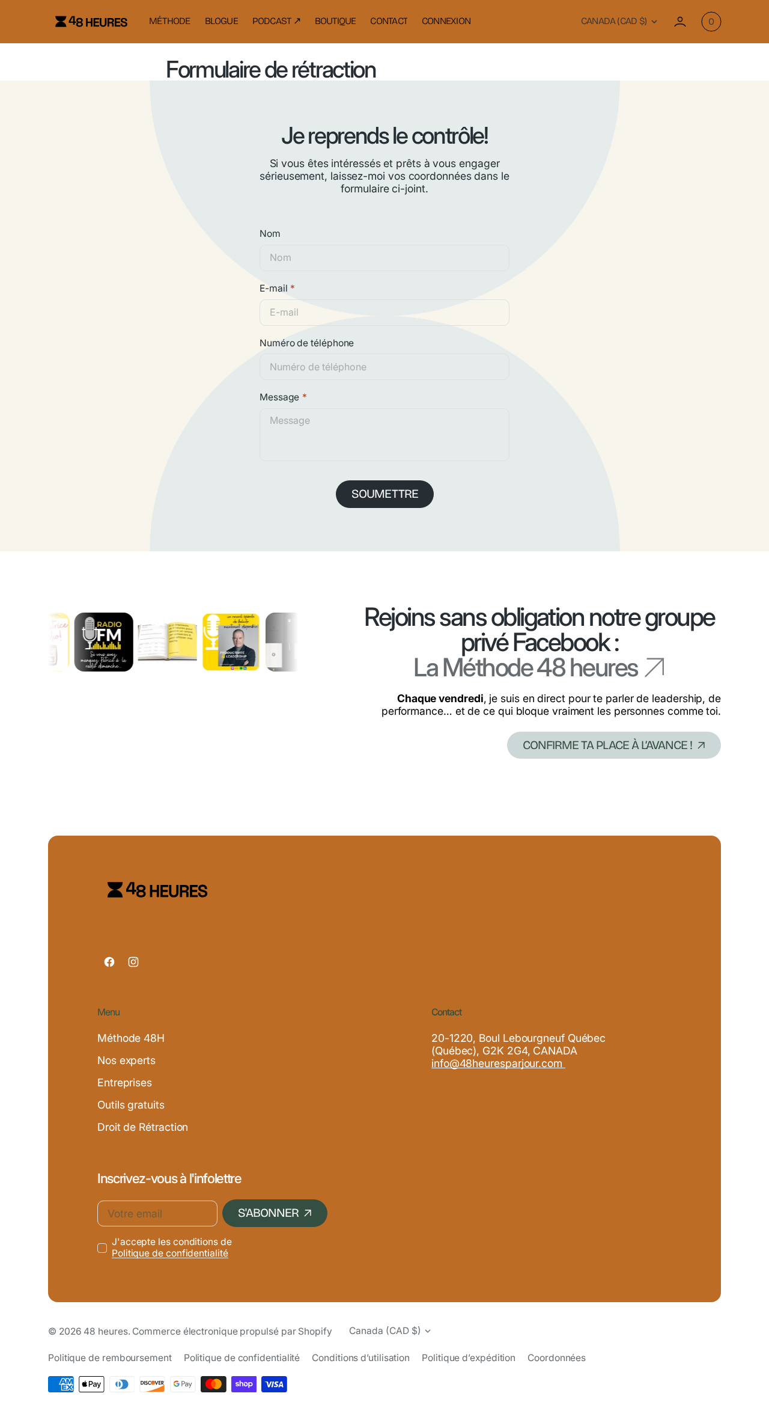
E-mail (273, 288)
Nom (270, 233)
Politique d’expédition (468, 1357)
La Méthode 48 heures (525, 667)
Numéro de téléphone (307, 343)
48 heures (105, 1331)
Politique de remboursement (110, 1357)
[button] (680, 21)
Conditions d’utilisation (361, 1357)
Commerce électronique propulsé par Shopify (232, 1331)
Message (279, 397)
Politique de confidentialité (170, 1253)
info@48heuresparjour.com (498, 1063)
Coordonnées (556, 1357)
